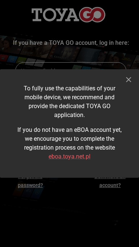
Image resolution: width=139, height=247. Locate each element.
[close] (128, 79)
